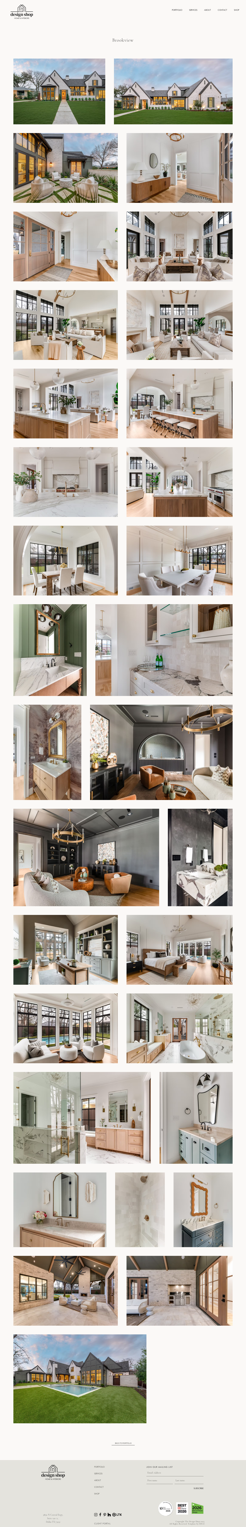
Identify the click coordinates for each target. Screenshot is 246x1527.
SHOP (96, 1493)
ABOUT (97, 1480)
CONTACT (99, 1487)
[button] (177, 10)
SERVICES (98, 1473)
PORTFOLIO (99, 1467)
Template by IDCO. (196, 1524)
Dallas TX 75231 (53, 1522)
